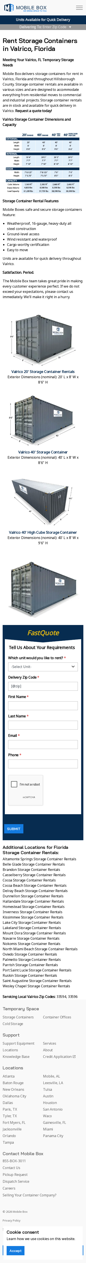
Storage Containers (18, 1017)
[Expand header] (79, 7)
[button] (43, 348)
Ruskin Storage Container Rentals (30, 975)
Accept (15, 1250)
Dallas (8, 1103)
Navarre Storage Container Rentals (31, 938)
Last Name (18, 716)
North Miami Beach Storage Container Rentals (40, 949)
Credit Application (57, 1056)
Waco (47, 1116)
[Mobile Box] (25, 7)
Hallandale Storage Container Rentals (33, 901)
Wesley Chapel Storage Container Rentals (36, 986)
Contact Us (11, 1168)
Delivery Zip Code (23, 677)
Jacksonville (12, 1129)
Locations (10, 1050)
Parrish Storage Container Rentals (30, 965)
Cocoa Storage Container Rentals (29, 880)
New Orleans (13, 1089)
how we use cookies (33, 1239)
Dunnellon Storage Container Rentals (33, 896)
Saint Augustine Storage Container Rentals (37, 981)
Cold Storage (13, 1024)
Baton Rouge (13, 1083)
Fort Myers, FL (14, 1122)
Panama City (53, 1136)
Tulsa (47, 1089)
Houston (50, 1103)
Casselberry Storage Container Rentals (34, 875)
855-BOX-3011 (14, 1161)
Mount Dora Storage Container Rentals (34, 933)
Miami (48, 1129)
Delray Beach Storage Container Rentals (35, 891)
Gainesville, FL (54, 1122)
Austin (48, 1096)
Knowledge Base (16, 1056)
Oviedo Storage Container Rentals (30, 954)
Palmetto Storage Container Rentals (32, 959)
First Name (18, 697)
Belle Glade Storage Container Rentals (34, 864)
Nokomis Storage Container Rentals (31, 944)
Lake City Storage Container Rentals (32, 922)
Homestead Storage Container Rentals (34, 906)
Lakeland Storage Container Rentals (32, 928)
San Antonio (52, 1109)
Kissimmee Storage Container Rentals (33, 917)
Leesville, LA (53, 1083)
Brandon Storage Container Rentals (31, 869)
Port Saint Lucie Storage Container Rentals (37, 970)
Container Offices (57, 1017)
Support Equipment (18, 1043)
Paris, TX (10, 1109)
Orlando (9, 1136)
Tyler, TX (10, 1116)
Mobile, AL (51, 1076)
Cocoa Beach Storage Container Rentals (34, 885)
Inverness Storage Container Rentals (32, 912)
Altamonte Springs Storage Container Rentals (39, 859)
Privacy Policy (12, 1221)
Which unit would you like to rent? (37, 658)
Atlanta (9, 1076)
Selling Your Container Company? (29, 1195)
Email (14, 735)
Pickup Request (15, 1174)
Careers (9, 1188)
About (48, 1050)
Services (49, 1043)
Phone (14, 755)
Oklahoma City (14, 1096)
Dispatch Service (16, 1181)
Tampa (8, 1142)
